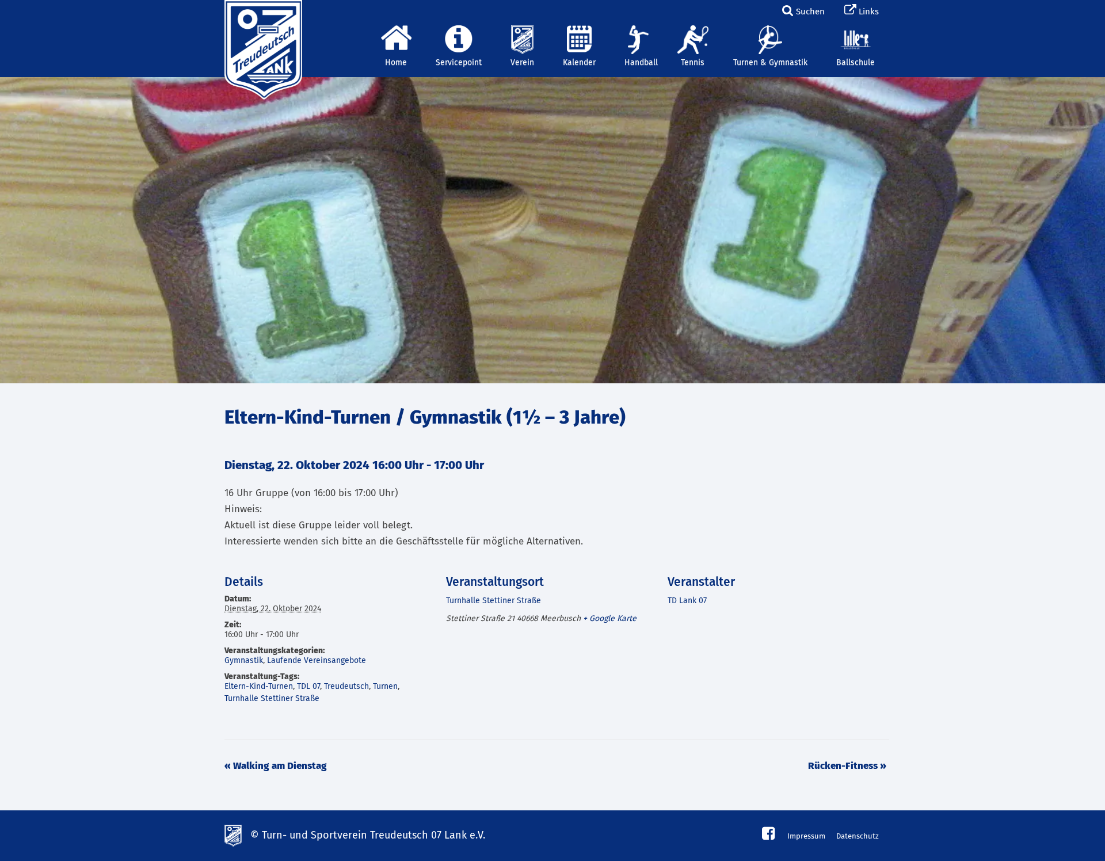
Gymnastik (243, 661)
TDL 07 (308, 687)
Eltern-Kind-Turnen (258, 687)
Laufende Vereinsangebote (316, 661)
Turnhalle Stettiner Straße (271, 699)
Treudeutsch (346, 687)
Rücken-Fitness (847, 766)
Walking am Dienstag (275, 766)
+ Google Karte (610, 619)
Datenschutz (857, 836)
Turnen (385, 687)
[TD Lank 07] (262, 14)
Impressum (806, 836)
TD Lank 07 (687, 601)
